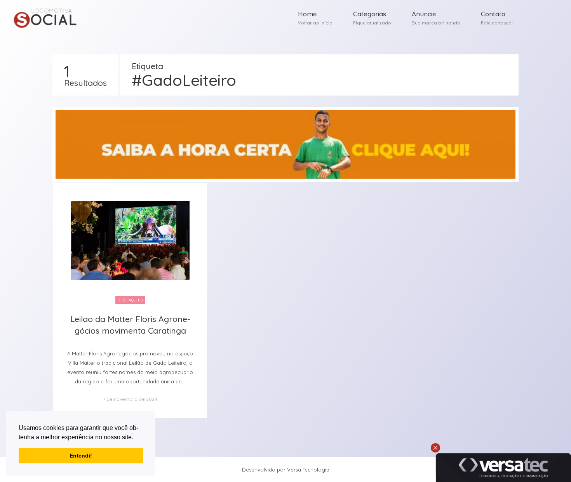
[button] (136, 438)
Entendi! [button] (81, 455)
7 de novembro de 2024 (130, 399)
